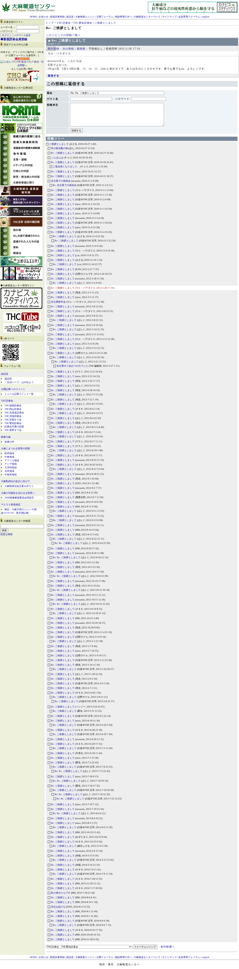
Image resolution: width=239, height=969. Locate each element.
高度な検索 (6, 534)
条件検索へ (168, 946)
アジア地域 (10, 464)
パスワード (122, 99)
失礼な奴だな (58, 906)
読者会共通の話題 (14, 426)
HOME (33, 16)
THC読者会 (7, 400)
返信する (53, 75)
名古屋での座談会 (60, 180)
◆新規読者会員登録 (13, 39)
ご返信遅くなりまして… (66, 166)
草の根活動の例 (59, 148)
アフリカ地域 (11, 460)
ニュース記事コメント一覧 (19, 394)
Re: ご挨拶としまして (62, 153)
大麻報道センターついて (147, 16)
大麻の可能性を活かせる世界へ (18, 493)
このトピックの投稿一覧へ (63, 35)
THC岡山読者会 (12, 409)
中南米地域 (10, 474)
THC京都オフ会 (12, 419)
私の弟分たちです (60, 892)
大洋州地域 (10, 467)
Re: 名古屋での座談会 (64, 185)
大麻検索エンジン (85, 16)
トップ (50, 22)
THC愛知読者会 (12, 423)
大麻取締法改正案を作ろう (19, 486)
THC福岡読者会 (12, 405)
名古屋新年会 (58, 301)
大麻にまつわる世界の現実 (15, 448)
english (205, 16)
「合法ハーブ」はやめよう (19, 382)
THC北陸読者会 (12, 416)
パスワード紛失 (22, 35)
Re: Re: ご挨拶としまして (68, 543)
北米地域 (9, 471)
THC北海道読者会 (14, 412)
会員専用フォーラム (189, 16)
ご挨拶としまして (105, 22)
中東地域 (9, 456)
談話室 (70, 16)
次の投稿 (68, 48)
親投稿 (81, 48)
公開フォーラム (104, 16)
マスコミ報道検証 (10, 504)
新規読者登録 (57, 16)
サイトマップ (169, 16)
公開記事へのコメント (13, 389)
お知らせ (43, 16)
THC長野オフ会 (12, 430)
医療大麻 (6, 437)
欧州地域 (9, 453)
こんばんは (56, 157)
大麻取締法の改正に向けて (15, 481)
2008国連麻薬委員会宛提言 (19, 497)
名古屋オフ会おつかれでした (72, 365)
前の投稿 (53, 48)
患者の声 (9, 441)
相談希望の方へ (123, 16)
